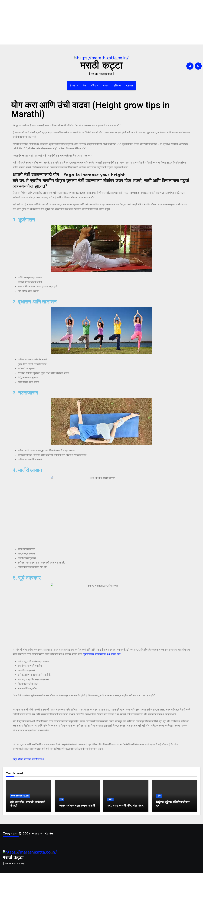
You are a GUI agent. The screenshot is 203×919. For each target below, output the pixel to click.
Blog (73, 86)
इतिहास (117, 86)
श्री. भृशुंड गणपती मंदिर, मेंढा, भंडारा (125, 805)
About (129, 86)
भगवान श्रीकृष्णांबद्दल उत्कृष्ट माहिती (77, 805)
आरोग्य (106, 86)
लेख (84, 86)
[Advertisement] (95, 22)
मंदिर (94, 86)
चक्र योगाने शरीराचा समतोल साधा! (29, 759)
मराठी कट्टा (101, 66)
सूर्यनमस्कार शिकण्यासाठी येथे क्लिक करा (102, 654)
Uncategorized (20, 795)
